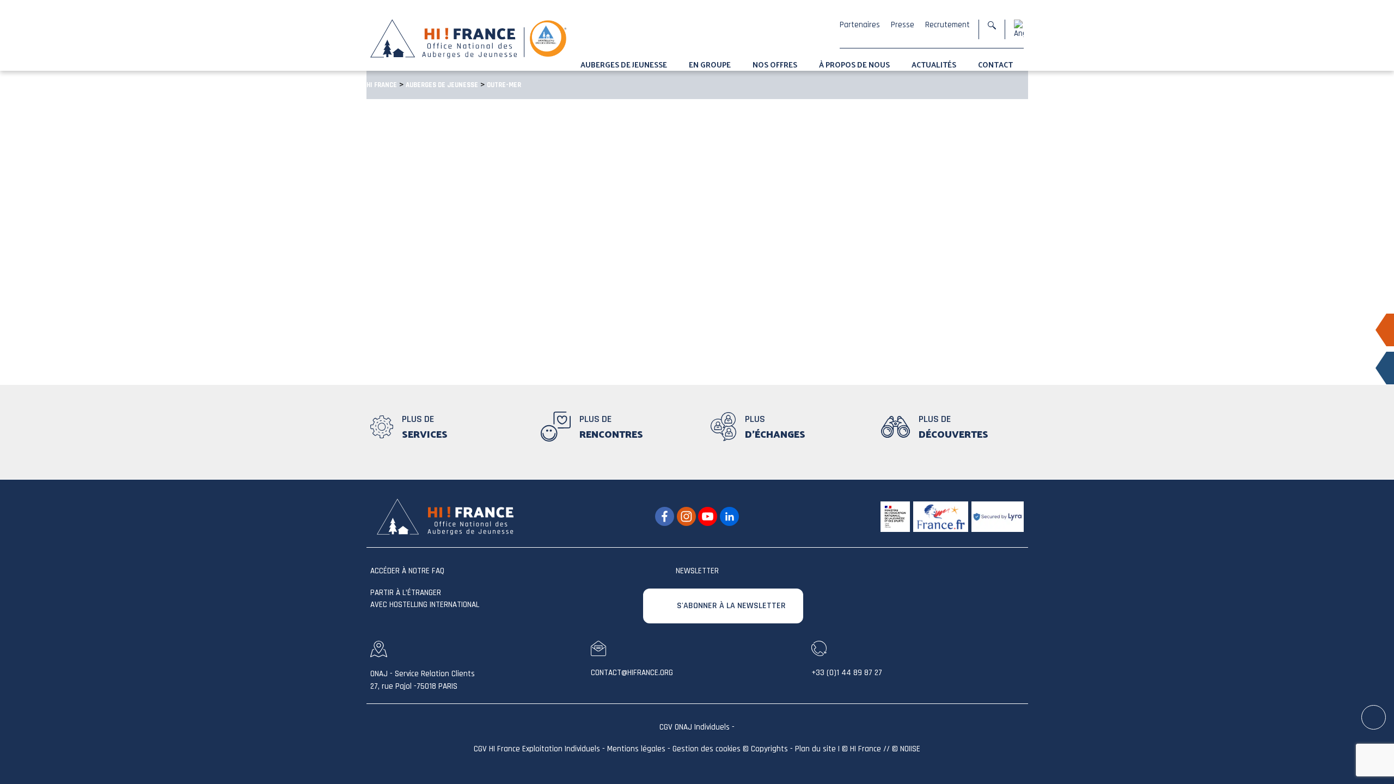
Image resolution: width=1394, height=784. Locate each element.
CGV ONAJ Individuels (694, 727)
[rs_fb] (664, 516)
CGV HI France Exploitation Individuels (537, 749)
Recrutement (947, 25)
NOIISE (910, 749)
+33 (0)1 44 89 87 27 (846, 672)
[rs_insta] (686, 516)
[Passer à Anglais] (1019, 29)
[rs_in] (729, 516)
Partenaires (860, 25)
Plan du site (815, 749)
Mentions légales (636, 749)
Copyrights (769, 749)
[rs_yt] (707, 516)
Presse (902, 25)
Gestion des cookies (706, 749)
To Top (1374, 718)
